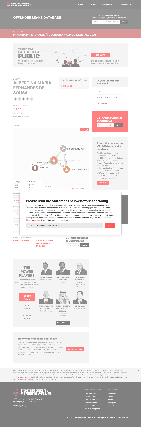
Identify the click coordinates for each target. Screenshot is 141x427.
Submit (109, 225)
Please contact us (33, 220)
